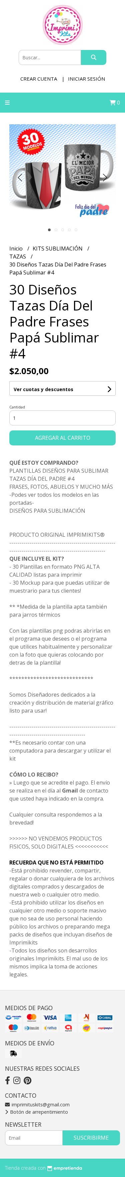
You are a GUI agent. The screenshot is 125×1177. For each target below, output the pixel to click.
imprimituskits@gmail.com (40, 1104)
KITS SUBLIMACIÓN (58, 248)
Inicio (16, 248)
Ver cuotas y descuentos (43, 389)
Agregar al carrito (62, 437)
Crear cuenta (38, 78)
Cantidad (17, 406)
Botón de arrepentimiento (38, 1112)
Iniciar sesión (86, 78)
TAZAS (18, 256)
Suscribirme (91, 1137)
